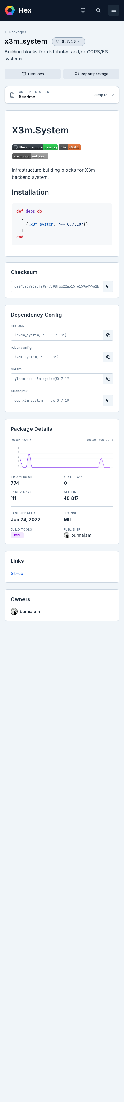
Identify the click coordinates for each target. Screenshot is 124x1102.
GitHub (17, 573)
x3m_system (26, 41)
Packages (17, 32)
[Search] (98, 10)
